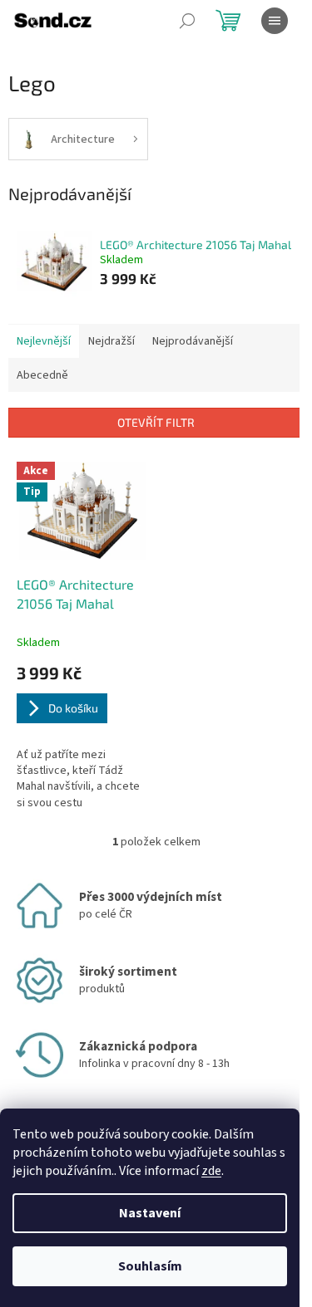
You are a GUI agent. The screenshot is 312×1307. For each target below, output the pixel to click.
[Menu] (274, 20)
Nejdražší (111, 341)
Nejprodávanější (192, 341)
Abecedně (42, 375)
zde (211, 1171)
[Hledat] (187, 20)
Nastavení (150, 1213)
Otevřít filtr (156, 422)
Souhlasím (150, 1266)
